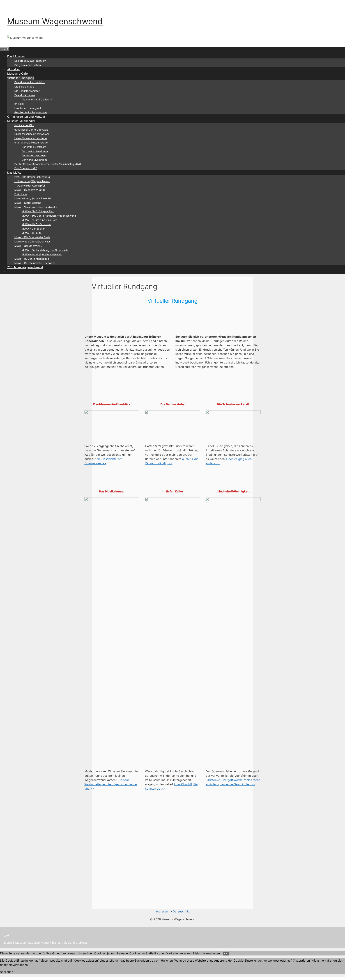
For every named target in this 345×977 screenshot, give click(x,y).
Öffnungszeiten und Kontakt (26, 116)
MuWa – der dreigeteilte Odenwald (42, 254)
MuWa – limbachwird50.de (29, 189)
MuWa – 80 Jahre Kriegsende (31, 258)
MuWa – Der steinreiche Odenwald (34, 263)
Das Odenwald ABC (25, 168)
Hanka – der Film (24, 125)
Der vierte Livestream (34, 159)
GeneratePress (78, 942)
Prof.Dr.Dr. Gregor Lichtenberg (32, 176)
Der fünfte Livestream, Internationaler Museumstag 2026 (47, 164)
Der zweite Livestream (35, 151)
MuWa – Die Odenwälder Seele (32, 237)
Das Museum (16, 56)
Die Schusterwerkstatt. (27, 90)
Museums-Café (17, 73)
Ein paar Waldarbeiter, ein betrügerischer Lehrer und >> (110, 784)
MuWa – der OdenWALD (28, 245)
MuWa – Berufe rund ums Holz (39, 219)
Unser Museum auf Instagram (31, 133)
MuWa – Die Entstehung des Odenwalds (45, 250)
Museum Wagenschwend (55, 21)
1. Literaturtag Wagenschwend (32, 181)
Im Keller (19, 103)
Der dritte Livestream (34, 155)
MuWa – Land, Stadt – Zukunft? (32, 198)
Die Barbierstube (24, 86)
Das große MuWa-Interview (30, 60)
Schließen (6, 972)
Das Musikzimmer (24, 95)
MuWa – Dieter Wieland (27, 202)
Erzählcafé (20, 194)
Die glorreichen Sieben (27, 65)
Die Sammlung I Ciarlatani (37, 99)
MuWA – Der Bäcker (33, 228)
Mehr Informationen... (207, 953)
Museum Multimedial (21, 121)
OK (226, 953)
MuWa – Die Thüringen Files (38, 211)
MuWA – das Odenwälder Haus (32, 241)
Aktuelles (13, 69)
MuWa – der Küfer (32, 232)
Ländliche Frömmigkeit (27, 108)
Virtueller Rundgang (20, 78)
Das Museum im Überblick (29, 82)
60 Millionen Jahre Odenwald (31, 129)
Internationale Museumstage (31, 142)
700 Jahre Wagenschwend (25, 267)
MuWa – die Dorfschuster (36, 224)
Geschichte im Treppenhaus (30, 112)
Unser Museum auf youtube (30, 138)
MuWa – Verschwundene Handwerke (35, 207)
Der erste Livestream (34, 146)
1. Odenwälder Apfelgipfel (29, 185)
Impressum (162, 911)
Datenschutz (181, 911)
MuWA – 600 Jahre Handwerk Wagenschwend (49, 215)
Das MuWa (14, 172)
